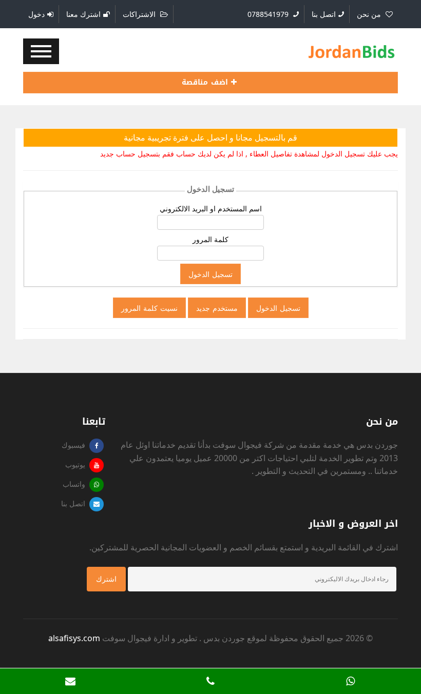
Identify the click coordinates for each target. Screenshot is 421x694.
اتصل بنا (324, 14)
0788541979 (269, 14)
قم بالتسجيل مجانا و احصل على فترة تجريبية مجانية (210, 137)
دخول (36, 14)
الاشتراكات (140, 14)
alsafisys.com (74, 638)
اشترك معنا (83, 14)
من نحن (370, 14)
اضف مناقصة (206, 82)
